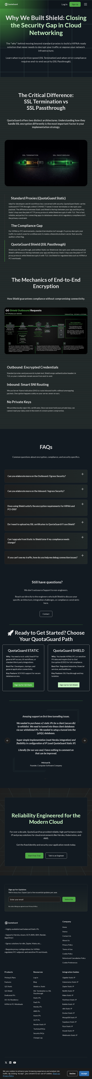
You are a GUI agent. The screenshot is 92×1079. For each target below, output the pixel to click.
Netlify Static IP (68, 991)
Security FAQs (38, 1033)
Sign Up (75, 4)
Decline (72, 1073)
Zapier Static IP (68, 986)
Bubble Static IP (68, 1004)
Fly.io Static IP (67, 1026)
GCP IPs (36, 1020)
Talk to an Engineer (56, 855)
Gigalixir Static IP (68, 978)
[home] (11, 4)
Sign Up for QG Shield (69, 685)
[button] (85, 4)
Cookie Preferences (69, 963)
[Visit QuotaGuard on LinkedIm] (10, 1062)
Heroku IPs (37, 1007)
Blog (35, 982)
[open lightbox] (46, 163)
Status (64, 932)
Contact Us (66, 936)
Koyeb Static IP (68, 1031)
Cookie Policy (67, 954)
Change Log (37, 1038)
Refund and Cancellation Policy (74, 958)
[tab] (46, 207)
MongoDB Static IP (69, 1017)
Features (8, 982)
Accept (84, 1073)
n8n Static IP (67, 1009)
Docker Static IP (68, 1013)
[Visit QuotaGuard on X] (6, 1062)
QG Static (8, 986)
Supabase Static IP (69, 1022)
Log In (64, 4)
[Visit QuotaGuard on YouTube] (14, 1062)
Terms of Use (67, 949)
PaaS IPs (36, 1002)
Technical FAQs (39, 1029)
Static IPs (37, 998)
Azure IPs (37, 1016)
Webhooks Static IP (69, 1035)
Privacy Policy (67, 945)
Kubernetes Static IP (70, 982)
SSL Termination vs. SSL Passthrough (42, 992)
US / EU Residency (11, 1000)
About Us (66, 940)
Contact (46, 614)
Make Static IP (67, 995)
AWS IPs (36, 1011)
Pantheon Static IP (69, 1000)
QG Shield (8, 991)
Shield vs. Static (39, 986)
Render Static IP (39, 1024)
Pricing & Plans (10, 978)
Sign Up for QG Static (23, 685)
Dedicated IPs (10, 995)
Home (64, 927)
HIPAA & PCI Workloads (14, 1004)
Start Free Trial (34, 855)
